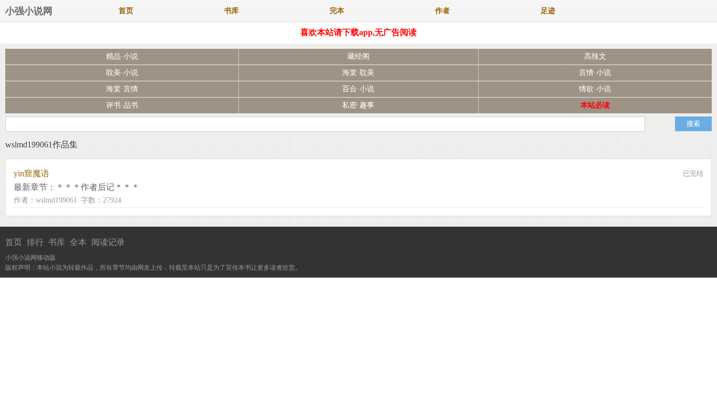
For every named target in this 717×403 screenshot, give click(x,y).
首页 (126, 11)
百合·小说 (358, 89)
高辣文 (595, 56)
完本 (337, 11)
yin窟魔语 (31, 173)
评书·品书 (122, 105)
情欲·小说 (595, 89)
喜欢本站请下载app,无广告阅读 (358, 32)
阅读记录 (108, 242)
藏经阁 (358, 56)
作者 (442, 11)
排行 (35, 242)
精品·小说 (122, 56)
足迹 (548, 11)
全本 (78, 242)
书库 (231, 11)
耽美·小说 (122, 73)
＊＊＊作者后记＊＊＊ (98, 187)
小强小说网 (28, 11)
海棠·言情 (122, 89)
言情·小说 (595, 73)
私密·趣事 (358, 105)
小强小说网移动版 (30, 257)
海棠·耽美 (358, 73)
